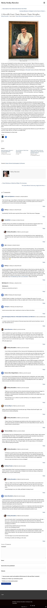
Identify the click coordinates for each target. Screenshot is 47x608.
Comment (3, 546)
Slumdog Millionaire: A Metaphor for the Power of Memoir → (33, 11)
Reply (44, 206)
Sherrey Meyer (8, 405)
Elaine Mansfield (9, 496)
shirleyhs (7, 306)
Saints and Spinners (9, 196)
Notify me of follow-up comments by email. (12, 578)
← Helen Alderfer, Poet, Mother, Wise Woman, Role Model (14, 8)
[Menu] (44, 2)
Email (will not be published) (8, 565)
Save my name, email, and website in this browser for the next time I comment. (21, 576)
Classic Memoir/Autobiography (22, 16)
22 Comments (38, 16)
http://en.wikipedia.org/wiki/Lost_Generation (18, 276)
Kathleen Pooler (9, 466)
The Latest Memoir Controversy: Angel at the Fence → (34, 185)
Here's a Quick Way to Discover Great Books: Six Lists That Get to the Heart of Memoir (37, 151)
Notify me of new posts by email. (10, 581)
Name (3, 560)
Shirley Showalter (5, 16)
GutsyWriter (8, 220)
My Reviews (31, 16)
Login (2, 594)
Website (3, 571)
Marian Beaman (8, 329)
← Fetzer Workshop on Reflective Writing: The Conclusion (14, 183)
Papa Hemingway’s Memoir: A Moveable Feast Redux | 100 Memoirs (18, 316)
